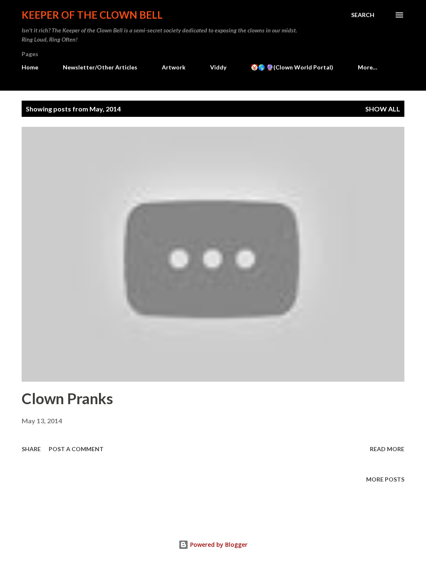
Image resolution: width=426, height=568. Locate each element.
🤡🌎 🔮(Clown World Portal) (292, 67)
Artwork (174, 67)
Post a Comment (76, 448)
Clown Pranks (67, 398)
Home (30, 67)
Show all (382, 109)
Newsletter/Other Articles (100, 67)
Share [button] (31, 448)
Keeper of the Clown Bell (92, 15)
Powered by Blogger (218, 544)
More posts (385, 479)
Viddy (218, 67)
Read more (387, 448)
